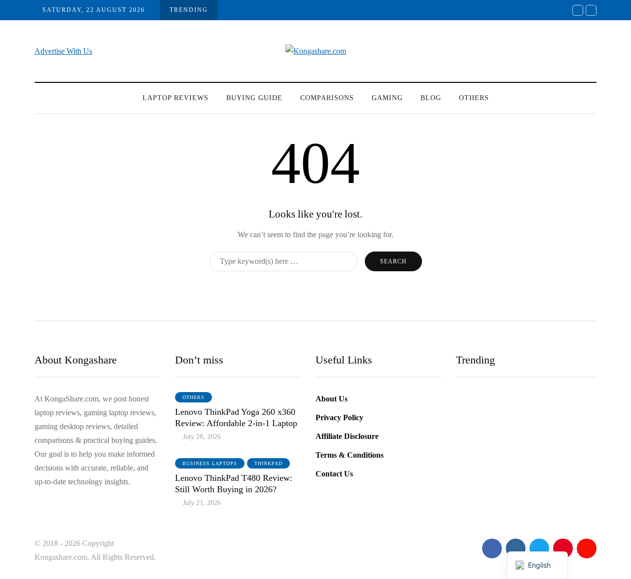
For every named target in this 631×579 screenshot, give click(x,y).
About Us (332, 399)
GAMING (387, 98)
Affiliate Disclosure (347, 436)
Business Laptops (209, 463)
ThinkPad (268, 463)
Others (474, 98)
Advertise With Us (63, 51)
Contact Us (334, 474)
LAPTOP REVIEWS (175, 98)
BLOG (431, 98)
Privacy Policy (339, 417)
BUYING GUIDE (254, 98)
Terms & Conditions (350, 455)
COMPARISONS (327, 98)
